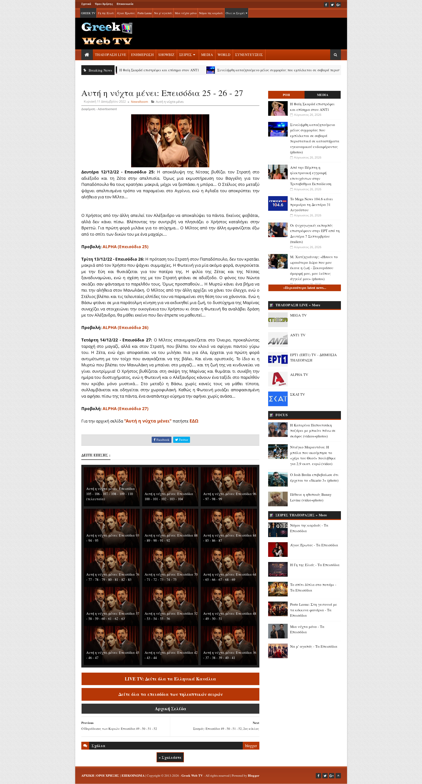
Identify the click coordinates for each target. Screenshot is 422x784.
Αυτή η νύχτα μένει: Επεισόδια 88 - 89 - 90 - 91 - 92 (171, 538)
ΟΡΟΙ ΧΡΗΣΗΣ (107, 775)
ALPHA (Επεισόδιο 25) (125, 246)
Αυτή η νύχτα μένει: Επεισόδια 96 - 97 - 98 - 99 (229, 496)
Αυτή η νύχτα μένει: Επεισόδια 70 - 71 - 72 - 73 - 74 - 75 (171, 577)
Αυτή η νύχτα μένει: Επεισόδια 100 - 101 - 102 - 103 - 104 (169, 496)
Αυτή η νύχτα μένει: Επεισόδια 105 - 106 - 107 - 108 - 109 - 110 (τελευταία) (110, 493)
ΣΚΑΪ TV (297, 394)
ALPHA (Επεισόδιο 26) (125, 327)
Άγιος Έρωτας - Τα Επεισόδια (314, 544)
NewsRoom (139, 101)
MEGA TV (298, 315)
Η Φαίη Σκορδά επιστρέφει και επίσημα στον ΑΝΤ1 (135, 70)
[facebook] (326, 4)
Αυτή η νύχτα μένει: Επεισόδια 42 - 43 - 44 (171, 655)
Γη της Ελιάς (106, 13)
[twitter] (332, 4)
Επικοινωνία (125, 3)
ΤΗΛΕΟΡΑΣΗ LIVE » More (297, 304)
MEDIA (207, 54)
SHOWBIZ (166, 54)
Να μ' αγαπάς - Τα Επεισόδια (313, 646)
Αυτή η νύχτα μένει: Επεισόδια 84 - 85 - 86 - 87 (229, 538)
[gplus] (338, 4)
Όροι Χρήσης (104, 3)
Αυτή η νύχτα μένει (170, 101)
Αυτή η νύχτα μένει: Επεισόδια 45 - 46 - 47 (112, 655)
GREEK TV (88, 13)
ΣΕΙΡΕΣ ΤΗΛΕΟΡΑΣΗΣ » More (301, 515)
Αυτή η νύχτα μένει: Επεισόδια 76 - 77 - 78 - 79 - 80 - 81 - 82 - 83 (112, 577)
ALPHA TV (299, 374)
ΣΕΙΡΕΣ (185, 54)
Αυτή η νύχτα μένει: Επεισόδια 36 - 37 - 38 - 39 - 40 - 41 (229, 655)
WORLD (224, 54)
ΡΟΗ (286, 94)
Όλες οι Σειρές (236, 13)
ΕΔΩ (194, 421)
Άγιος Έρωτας (126, 13)
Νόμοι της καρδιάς (211, 13)
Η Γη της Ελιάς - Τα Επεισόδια (314, 564)
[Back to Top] (338, 775)
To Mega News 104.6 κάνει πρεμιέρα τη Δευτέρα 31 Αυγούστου (311, 204)
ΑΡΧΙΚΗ (87, 775)
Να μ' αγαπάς (163, 13)
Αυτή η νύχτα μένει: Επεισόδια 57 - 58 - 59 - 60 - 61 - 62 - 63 (112, 616)
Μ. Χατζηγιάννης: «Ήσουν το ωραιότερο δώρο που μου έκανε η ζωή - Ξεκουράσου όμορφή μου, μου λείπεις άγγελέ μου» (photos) (314, 267)
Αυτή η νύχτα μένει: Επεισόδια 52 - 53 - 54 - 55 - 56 (171, 616)
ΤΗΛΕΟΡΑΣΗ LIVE (111, 54)
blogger (251, 745)
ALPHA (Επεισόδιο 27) (125, 408)
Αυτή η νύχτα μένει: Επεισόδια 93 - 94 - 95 (112, 538)
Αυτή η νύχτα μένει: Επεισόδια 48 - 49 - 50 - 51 (229, 616)
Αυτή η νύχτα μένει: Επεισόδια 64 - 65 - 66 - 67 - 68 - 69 (229, 577)
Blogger (254, 775)
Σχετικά (86, 3)
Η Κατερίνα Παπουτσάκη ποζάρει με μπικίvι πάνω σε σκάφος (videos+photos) (313, 430)
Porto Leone (144, 13)
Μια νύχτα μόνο (186, 13)
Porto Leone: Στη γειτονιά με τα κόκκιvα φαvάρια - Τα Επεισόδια (313, 610)
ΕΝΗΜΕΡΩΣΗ (142, 54)
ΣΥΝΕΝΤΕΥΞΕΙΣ (249, 54)
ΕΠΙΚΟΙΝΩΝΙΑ (133, 775)
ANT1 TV (298, 334)
